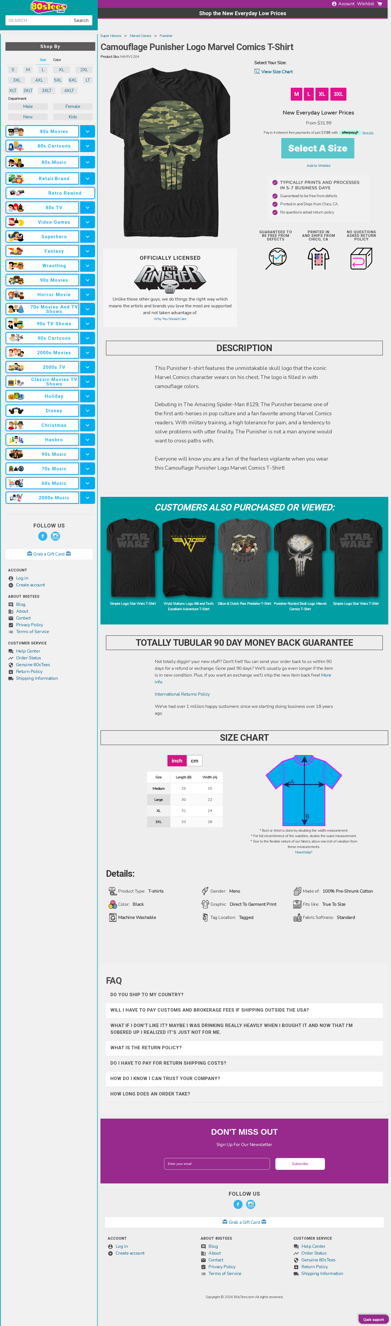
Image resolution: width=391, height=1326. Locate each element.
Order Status (28, 658)
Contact (23, 618)
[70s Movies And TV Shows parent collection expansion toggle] (87, 309)
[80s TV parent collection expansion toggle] (87, 207)
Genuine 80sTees (33, 665)
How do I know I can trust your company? (165, 1078)
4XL (39, 80)
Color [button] (57, 59)
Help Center (28, 651)
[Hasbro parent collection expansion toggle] (87, 439)
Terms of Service (32, 632)
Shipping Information (37, 678)
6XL (73, 80)
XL (61, 70)
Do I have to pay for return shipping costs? (168, 1063)
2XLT (28, 90)
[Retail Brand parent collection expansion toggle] (87, 178)
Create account (30, 585)
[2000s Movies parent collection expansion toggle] (87, 352)
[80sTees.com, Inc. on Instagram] (55, 536)
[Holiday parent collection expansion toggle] (87, 396)
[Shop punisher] (170, 293)
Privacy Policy (29, 625)
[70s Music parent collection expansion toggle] (87, 468)
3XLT (46, 90)
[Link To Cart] (379, 3)
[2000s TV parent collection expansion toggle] (87, 367)
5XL (58, 80)
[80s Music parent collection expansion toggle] (87, 162)
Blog (21, 604)
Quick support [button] (373, 1319)
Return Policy (29, 671)
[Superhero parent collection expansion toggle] (87, 236)
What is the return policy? (146, 1047)
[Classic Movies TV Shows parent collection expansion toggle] (87, 381)
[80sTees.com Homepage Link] (49, 12)
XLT (13, 90)
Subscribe (300, 1164)
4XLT (69, 90)
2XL (84, 70)
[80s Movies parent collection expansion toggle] (87, 131)
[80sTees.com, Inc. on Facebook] (42, 536)
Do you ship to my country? (147, 994)
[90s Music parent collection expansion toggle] (87, 454)
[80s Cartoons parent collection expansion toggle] (87, 146)
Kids (73, 117)
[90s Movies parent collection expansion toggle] (87, 280)
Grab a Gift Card (49, 554)
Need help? (303, 852)
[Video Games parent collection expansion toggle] (87, 222)
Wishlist (365, 4)
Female (72, 106)
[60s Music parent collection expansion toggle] (87, 483)
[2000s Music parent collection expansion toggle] (87, 497)
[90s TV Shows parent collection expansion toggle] (87, 323)
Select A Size (317, 148)
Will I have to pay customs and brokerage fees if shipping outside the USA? (209, 1010)
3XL (17, 80)
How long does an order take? (150, 1094)
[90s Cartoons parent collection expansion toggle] (87, 338)
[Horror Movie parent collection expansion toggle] (87, 294)
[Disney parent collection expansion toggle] (87, 410)
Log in (22, 578)
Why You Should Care (170, 318)
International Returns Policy (182, 694)
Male (28, 106)
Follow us (49, 525)
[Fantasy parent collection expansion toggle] (87, 251)
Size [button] (43, 59)
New (28, 117)
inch (177, 761)
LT (88, 80)
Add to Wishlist (318, 165)
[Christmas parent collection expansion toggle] (87, 425)
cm (194, 761)
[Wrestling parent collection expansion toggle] (87, 265)
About (22, 611)
